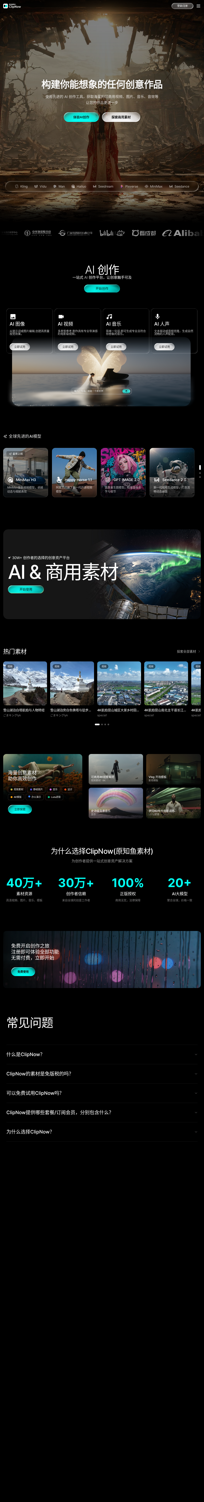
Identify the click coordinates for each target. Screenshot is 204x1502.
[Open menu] (198, 6)
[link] (12, 6)
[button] (102, 574)
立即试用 (19, 346)
